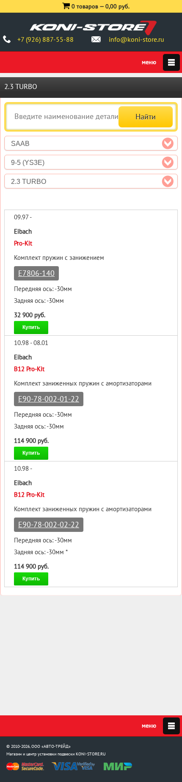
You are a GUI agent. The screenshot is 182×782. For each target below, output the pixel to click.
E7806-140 (36, 273)
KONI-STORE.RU (91, 754)
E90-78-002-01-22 (48, 399)
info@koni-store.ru (136, 39)
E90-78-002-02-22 (48, 524)
